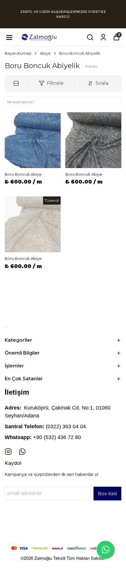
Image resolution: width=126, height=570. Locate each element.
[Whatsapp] (22, 451)
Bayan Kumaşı (18, 53)
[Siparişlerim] (103, 37)
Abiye (45, 53)
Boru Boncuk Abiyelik (79, 53)
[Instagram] (8, 451)
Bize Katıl (107, 493)
